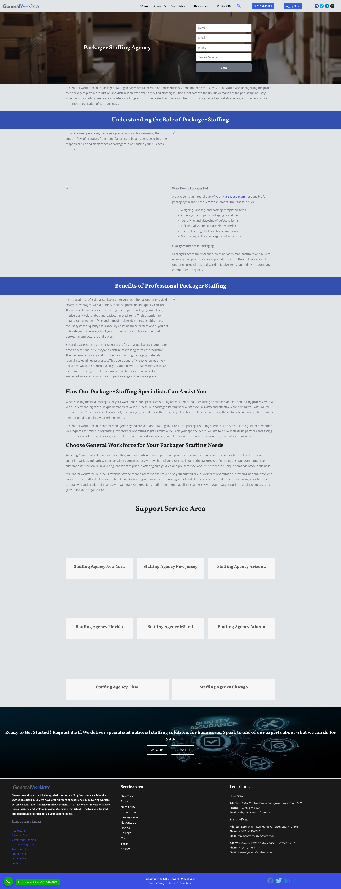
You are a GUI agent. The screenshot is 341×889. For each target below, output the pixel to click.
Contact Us (224, 6)
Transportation (21, 849)
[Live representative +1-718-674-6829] (8, 881)
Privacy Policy (156, 883)
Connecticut (129, 812)
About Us (160, 6)
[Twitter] (278, 880)
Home (144, 6)
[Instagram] (295, 880)
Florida (125, 828)
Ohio (124, 838)
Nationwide (128, 822)
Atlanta (125, 849)
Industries (178, 6)
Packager (17, 863)
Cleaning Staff (20, 835)
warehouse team (233, 197)
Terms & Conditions (180, 883)
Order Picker (19, 858)
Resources (201, 6)
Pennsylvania (129, 817)
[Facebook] (270, 880)
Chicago (126, 833)
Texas (124, 844)
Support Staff (20, 853)
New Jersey (128, 807)
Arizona (126, 801)
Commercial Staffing (24, 840)
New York (127, 796)
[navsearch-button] (239, 6)
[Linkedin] (287, 880)
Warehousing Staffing (24, 844)
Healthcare (18, 830)
